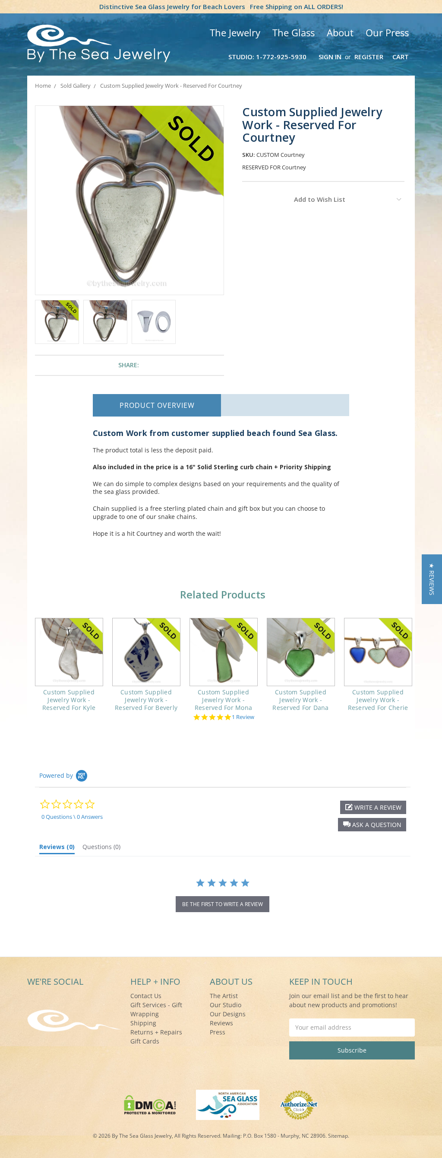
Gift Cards (144, 1041)
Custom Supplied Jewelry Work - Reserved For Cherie (378, 700)
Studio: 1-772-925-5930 (267, 56)
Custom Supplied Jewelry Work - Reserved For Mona (223, 700)
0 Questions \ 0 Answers (72, 817)
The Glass (293, 32)
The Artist (224, 996)
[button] (372, 824)
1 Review (243, 717)
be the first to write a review (222, 904)
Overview (157, 405)
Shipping (143, 1023)
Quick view (69, 652)
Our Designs (228, 1014)
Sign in (330, 56)
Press (217, 1032)
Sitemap (338, 1135)
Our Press (387, 32)
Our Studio (225, 1005)
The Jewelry (235, 32)
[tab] (57, 848)
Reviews (221, 1023)
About (340, 32)
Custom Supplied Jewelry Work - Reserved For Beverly (146, 700)
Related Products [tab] (222, 594)
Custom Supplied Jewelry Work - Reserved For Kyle (68, 700)
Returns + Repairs (156, 1032)
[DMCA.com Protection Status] (150, 1104)
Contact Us (145, 996)
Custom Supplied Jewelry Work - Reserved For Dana (300, 700)
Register (368, 56)
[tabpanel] (68, 670)
